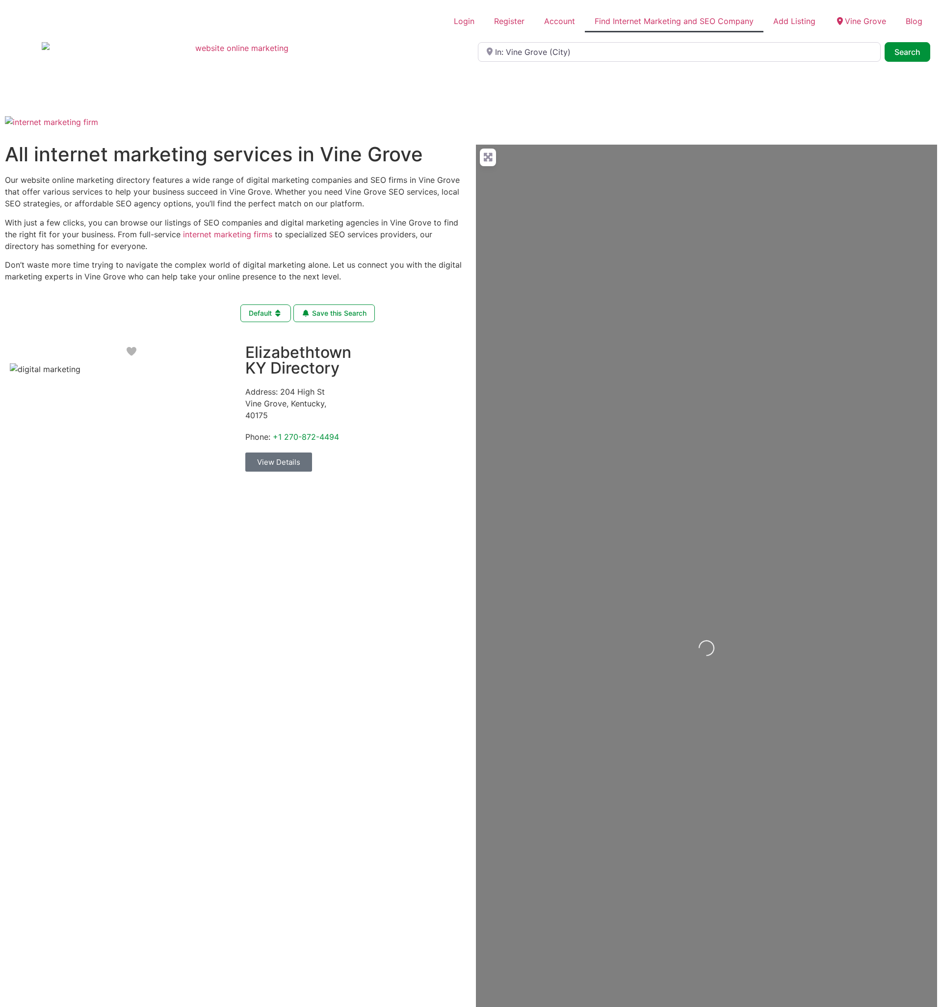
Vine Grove (865, 21)
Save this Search (338, 313)
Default (261, 313)
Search (912, 52)
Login (464, 21)
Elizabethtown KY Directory (298, 360)
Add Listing (794, 21)
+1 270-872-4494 (306, 437)
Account (559, 21)
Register (509, 21)
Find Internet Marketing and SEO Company (674, 21)
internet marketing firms (227, 234)
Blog (914, 21)
